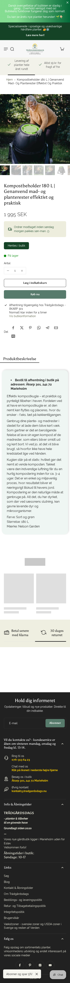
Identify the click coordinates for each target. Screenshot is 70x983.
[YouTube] (50, 965)
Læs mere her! (35, 35)
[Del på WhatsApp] (39, 327)
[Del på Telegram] (47, 327)
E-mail (13, 723)
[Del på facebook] (13, 327)
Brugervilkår (11, 917)
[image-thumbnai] (5, 170)
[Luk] (36, 974)
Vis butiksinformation (22, 316)
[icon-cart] (62, 49)
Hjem (9, 79)
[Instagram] (40, 965)
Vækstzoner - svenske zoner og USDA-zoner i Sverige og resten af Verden (32, 926)
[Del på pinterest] (30, 327)
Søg (6, 875)
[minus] (8, 270)
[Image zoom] (35, 129)
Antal (7, 263)
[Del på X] (22, 327)
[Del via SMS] (13, 336)
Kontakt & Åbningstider (18, 887)
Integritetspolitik (14, 911)
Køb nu (35, 294)
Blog (7, 881)
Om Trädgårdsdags (16, 893)
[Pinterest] (30, 965)
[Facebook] (20, 965)
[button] (35, 283)
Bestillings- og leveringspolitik (23, 899)
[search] (12, 49)
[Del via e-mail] (56, 327)
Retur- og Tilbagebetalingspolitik (25, 905)
